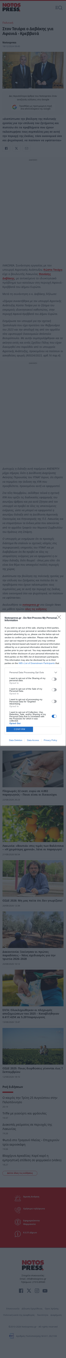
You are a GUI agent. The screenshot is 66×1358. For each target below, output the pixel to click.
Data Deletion (15, 740)
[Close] (60, 618)
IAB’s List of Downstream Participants (37, 663)
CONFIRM (19, 729)
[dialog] (33, 679)
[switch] (54, 679)
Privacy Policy (50, 740)
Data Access (33, 740)
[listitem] (33, 672)
